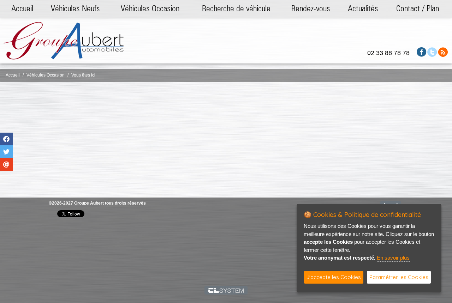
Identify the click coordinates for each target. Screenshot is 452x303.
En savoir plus (393, 258)
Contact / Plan (417, 8)
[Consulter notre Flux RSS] (443, 52)
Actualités (363, 8)
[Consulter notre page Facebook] (422, 52)
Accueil (22, 8)
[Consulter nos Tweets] (432, 52)
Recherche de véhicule (236, 8)
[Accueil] (64, 40)
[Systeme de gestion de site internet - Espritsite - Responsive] (226, 290)
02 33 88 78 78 (388, 52)
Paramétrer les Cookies (398, 277)
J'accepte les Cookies (334, 277)
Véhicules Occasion (150, 8)
